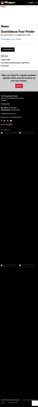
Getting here (6, 104)
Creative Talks (5, 60)
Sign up (19, 86)
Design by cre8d (13, 402)
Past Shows (5, 66)
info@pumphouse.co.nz (8, 113)
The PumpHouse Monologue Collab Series (15, 63)
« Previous (7, 49)
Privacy (3, 402)
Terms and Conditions (29, 400)
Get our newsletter (6, 124)
